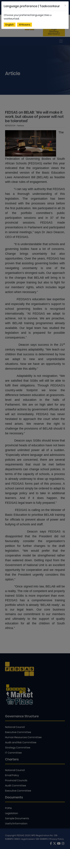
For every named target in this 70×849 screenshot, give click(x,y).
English (9, 24)
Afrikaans (24, 24)
